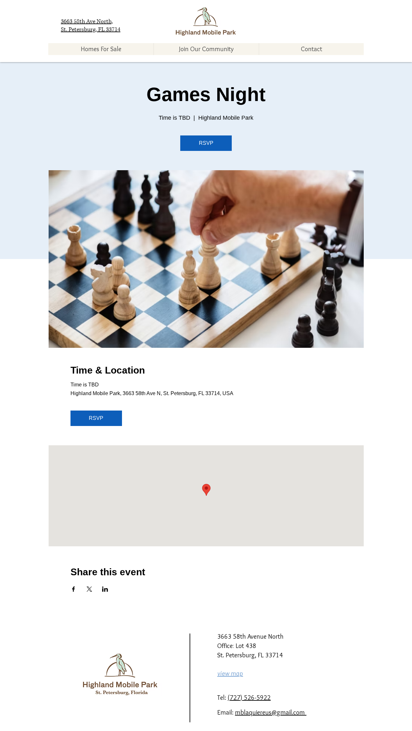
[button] (101, 49)
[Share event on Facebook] (73, 589)
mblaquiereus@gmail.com (270, 712)
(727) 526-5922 (249, 697)
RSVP (206, 143)
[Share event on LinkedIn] (105, 589)
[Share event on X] (89, 589)
